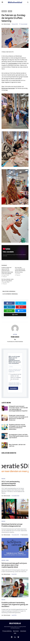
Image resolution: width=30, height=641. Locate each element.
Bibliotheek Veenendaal (9, 291)
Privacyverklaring (6, 631)
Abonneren (16, 631)
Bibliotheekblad (15, 623)
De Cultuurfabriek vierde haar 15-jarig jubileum (7, 279)
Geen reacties (25, 534)
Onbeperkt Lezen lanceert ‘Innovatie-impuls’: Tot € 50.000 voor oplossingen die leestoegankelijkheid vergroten (18, 408)
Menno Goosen (15, 337)
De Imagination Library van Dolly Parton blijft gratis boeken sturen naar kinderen (18, 436)
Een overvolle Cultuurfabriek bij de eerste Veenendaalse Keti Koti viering (20, 270)
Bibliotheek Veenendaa (8, 88)
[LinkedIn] (15, 637)
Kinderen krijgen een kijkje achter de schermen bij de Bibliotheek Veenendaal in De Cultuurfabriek (7, 270)
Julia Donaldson (12, 63)
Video (10, 11)
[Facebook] (11, 637)
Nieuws (4, 11)
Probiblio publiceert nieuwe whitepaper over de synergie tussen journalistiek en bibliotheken (17, 427)
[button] (2, 2)
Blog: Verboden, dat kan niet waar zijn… (17, 445)
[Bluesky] (18, 637)
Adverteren (23, 631)
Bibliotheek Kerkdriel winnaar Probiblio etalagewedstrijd (12, 525)
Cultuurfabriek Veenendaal (10, 294)
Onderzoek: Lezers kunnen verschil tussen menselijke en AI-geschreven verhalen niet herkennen (18, 418)
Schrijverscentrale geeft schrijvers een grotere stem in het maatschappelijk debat (14, 565)
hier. (6, 90)
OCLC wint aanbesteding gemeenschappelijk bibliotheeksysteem (11, 483)
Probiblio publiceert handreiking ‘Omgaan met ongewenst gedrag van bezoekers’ (15, 604)
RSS (15, 633)
